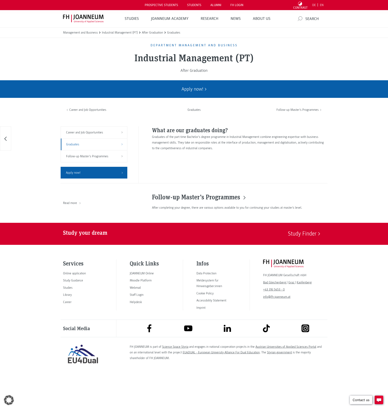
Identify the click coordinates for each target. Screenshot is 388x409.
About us (261, 18)
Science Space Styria (175, 347)
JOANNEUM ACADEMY (170, 18)
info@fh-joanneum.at (276, 297)
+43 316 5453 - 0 (274, 289)
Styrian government (279, 352)
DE (314, 5)
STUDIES (132, 18)
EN (322, 5)
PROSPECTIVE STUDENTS (161, 5)
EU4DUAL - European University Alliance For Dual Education (221, 352)
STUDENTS (194, 5)
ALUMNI (215, 5)
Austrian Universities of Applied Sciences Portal (285, 347)
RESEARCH (209, 18)
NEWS (236, 18)
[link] (83, 273)
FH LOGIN (236, 5)
